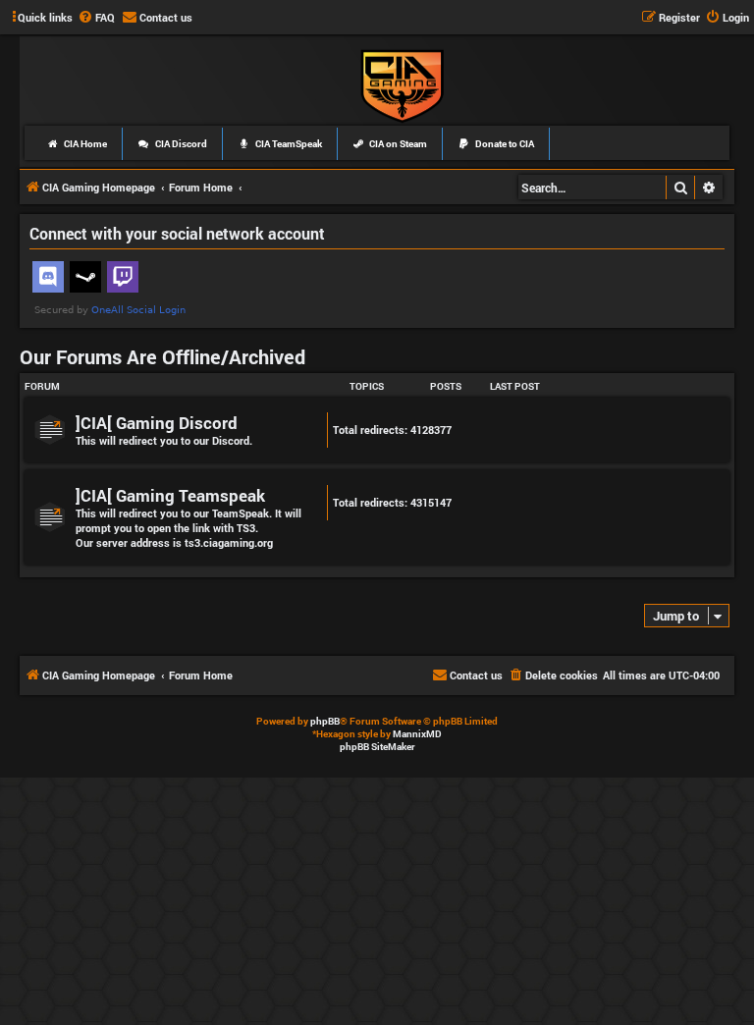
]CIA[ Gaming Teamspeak (170, 495)
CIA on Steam (397, 143)
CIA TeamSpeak (287, 143)
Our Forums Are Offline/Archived (162, 356)
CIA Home (84, 143)
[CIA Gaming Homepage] (402, 84)
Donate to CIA (503, 143)
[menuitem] (96, 17)
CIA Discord (180, 143)
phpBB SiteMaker (377, 746)
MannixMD (417, 734)
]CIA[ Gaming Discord (157, 422)
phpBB (325, 721)
